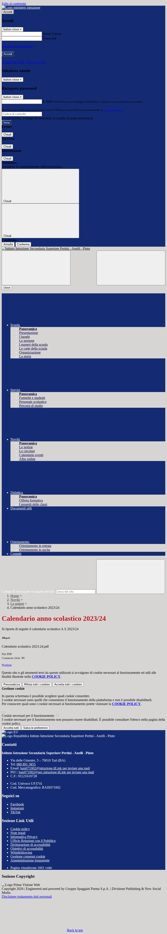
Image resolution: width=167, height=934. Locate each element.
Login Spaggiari (113, 110)
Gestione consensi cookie (27, 856)
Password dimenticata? (17, 46)
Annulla (8, 244)
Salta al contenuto (14, 3)
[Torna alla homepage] (83, 249)
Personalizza (11, 684)
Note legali (17, 833)
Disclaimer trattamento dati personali (27, 896)
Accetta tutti (68, 684)
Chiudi (7, 134)
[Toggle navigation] (36, 268)
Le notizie (17, 603)
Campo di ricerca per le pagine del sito (28, 591)
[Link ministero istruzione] (21, 7)
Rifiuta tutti (37, 684)
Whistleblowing (21, 852)
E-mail (47, 101)
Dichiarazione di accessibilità (30, 844)
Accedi (7, 12)
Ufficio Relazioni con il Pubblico (33, 841)
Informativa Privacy (24, 837)
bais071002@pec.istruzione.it (56, 772)
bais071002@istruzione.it (55, 768)
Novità (15, 600)
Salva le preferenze (35, 727)
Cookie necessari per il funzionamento (28, 715)
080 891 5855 (26, 764)
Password (49, 38)
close (6, 287)
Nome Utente (52, 34)
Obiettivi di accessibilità (26, 848)
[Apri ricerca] (131, 268)
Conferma (23, 244)
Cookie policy (20, 829)
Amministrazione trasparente (30, 860)
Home (14, 596)
